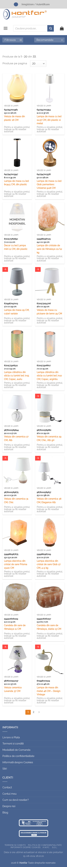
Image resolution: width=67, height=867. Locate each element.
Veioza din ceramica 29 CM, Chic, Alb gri (49, 438)
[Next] (39, 712)
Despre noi (8, 806)
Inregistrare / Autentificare (36, 4)
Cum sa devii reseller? (15, 799)
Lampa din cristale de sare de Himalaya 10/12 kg (49, 249)
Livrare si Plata (11, 737)
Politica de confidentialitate (18, 756)
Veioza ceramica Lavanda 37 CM (13, 689)
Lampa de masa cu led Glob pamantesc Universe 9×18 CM (49, 184)
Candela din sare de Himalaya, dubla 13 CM (49, 627)
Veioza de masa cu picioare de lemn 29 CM (49, 312)
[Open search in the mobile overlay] (33, 28)
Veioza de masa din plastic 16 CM (14, 118)
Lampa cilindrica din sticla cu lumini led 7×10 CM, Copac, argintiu (49, 376)
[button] (5, 28)
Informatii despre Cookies (17, 762)
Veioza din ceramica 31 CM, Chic (16, 500)
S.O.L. (54, 847)
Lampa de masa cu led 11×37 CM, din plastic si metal (49, 120)
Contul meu (9, 793)
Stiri (4, 768)
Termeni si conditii (13, 743)
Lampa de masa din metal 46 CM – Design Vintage (48, 691)
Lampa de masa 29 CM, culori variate (16, 312)
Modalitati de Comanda (16, 749)
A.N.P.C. (46, 847)
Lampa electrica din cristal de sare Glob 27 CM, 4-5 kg (48, 564)
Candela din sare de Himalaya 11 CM (15, 627)
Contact (7, 787)
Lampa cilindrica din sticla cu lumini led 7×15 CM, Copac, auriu (16, 376)
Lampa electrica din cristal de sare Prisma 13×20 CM (15, 564)
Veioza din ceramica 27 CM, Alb (16, 438)
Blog (5, 812)
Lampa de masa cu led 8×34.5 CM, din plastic (16, 183)
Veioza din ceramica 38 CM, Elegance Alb (49, 500)
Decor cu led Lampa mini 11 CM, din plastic (15, 247)
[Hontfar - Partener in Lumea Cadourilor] (24, 14)
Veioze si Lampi (11, 106)
